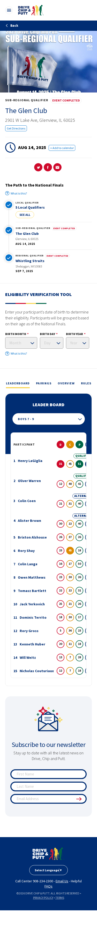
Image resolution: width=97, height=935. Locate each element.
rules (86, 383)
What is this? (19, 193)
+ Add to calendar (62, 148)
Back (14, 25)
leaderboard (18, 383)
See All (24, 215)
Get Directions (16, 128)
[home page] (48, 853)
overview (66, 383)
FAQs (48, 886)
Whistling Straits (30, 260)
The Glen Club (27, 233)
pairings (43, 383)
